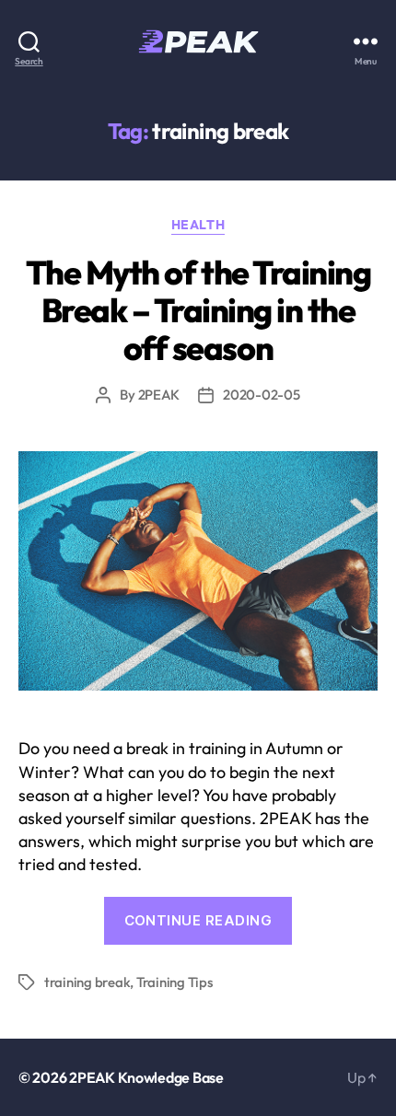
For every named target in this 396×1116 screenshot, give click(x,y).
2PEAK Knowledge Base (146, 1077)
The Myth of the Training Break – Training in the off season (198, 309)
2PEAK (159, 394)
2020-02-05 (261, 394)
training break (87, 982)
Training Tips (174, 982)
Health (198, 225)
